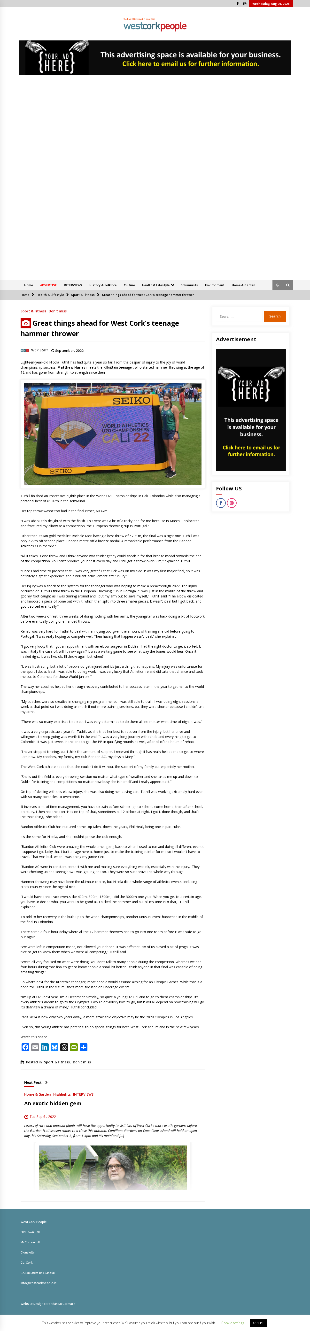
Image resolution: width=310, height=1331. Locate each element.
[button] (277, 285)
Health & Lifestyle (156, 285)
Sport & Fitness (33, 311)
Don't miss (58, 311)
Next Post (33, 1082)
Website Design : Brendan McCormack (48, 1303)
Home (28, 285)
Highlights (62, 1094)
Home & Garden (243, 285)
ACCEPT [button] (258, 1323)
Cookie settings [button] (232, 1323)
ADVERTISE (48, 285)
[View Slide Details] (155, 57)
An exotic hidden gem (52, 1103)
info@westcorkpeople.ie (39, 1283)
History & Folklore (102, 285)
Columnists (189, 285)
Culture (129, 285)
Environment (215, 285)
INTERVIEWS (73, 285)
